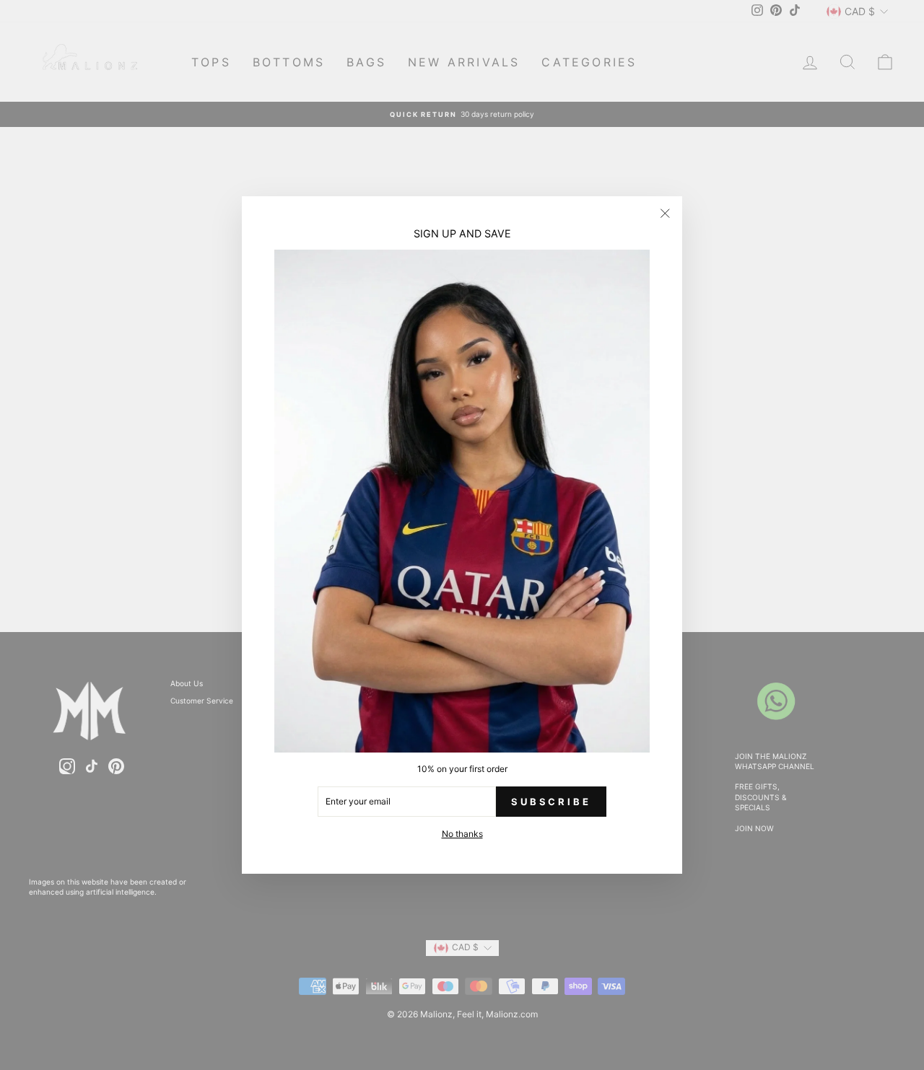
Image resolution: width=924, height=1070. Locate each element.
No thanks (462, 833)
